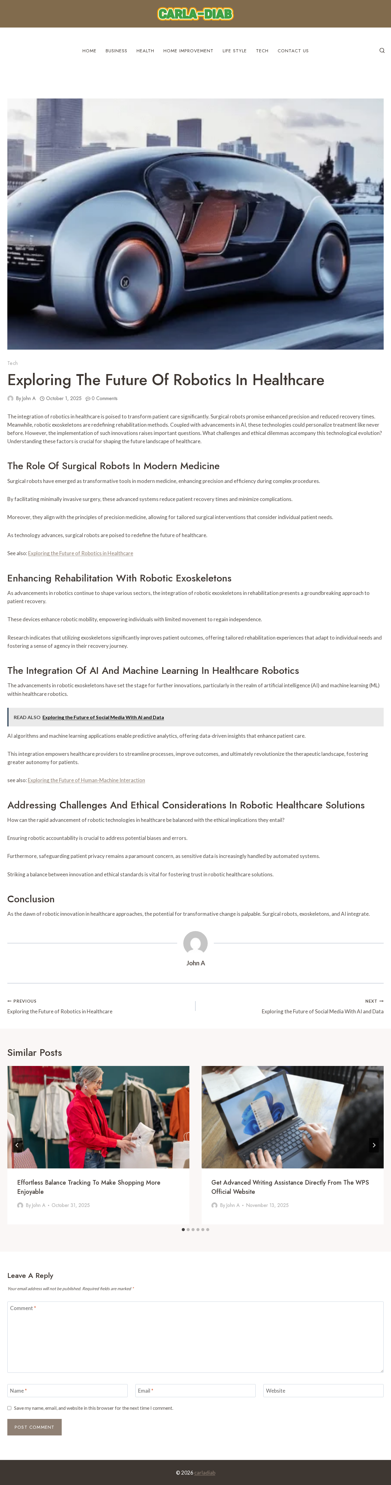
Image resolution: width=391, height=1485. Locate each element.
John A (29, 398)
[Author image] (10, 398)
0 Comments (105, 398)
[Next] (374, 1145)
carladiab (204, 1472)
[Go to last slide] (17, 1145)
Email (145, 1390)
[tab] (183, 1229)
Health (145, 50)
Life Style (235, 50)
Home (89, 50)
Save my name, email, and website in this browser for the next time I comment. (93, 1408)
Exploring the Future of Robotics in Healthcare (80, 553)
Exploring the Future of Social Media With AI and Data (323, 1007)
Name (18, 1390)
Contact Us (293, 50)
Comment (23, 1308)
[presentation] (98, 1117)
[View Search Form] (382, 51)
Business (116, 50)
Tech (262, 50)
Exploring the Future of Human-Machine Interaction (86, 780)
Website (275, 1390)
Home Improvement (188, 50)
